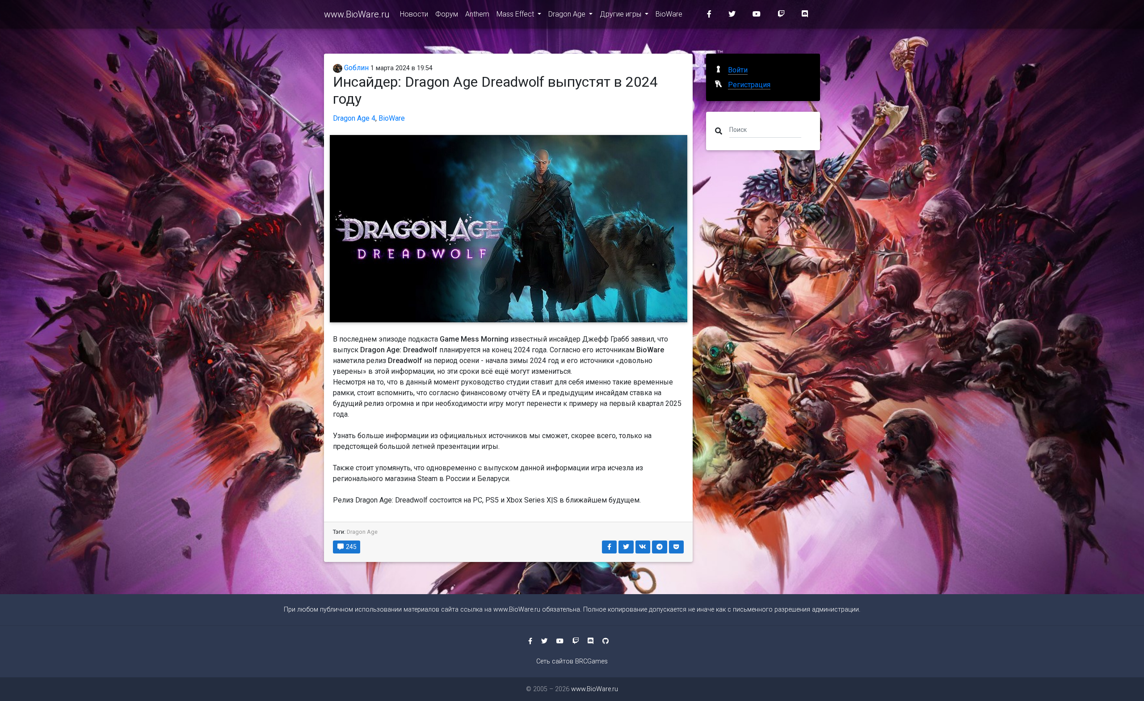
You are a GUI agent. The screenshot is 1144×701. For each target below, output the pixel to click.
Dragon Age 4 (354, 118)
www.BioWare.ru (356, 14)
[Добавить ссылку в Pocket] (676, 547)
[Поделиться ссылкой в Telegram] (659, 547)
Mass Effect (516, 14)
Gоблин (355, 67)
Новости (414, 14)
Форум (446, 14)
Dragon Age (567, 14)
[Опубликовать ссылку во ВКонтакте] (643, 547)
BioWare (669, 14)
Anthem (477, 14)
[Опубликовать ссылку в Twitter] (626, 547)
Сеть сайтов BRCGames (572, 661)
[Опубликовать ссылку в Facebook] (609, 547)
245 (351, 546)
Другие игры (621, 14)
